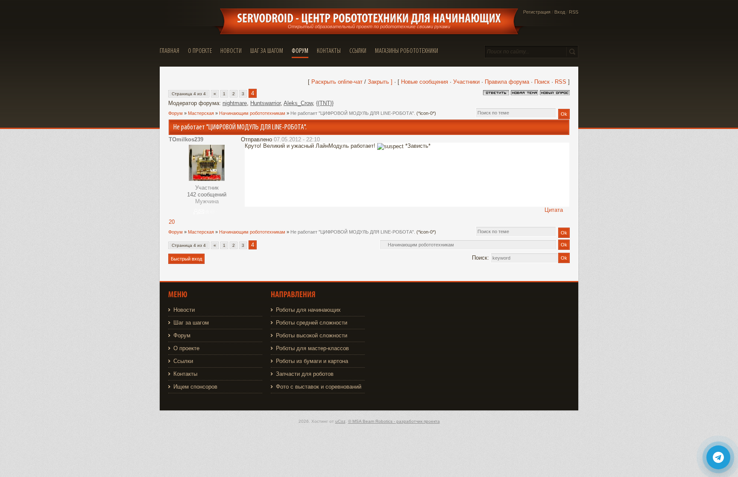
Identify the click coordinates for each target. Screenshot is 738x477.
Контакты (185, 374)
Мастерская (201, 113)
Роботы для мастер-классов (312, 348)
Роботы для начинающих (308, 310)
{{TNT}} (325, 103)
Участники (466, 82)
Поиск (542, 82)
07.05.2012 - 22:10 (297, 139)
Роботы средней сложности (311, 322)
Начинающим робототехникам (252, 113)
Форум (175, 113)
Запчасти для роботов (305, 374)
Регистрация (537, 12)
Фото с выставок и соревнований (318, 386)
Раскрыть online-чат (337, 82)
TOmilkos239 (186, 139)
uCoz (340, 421)
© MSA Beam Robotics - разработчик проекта (394, 421)
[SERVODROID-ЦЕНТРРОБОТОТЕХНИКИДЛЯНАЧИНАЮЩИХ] (369, 18)
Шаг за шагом (191, 322)
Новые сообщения (424, 82)
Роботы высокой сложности (311, 335)
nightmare (235, 103)
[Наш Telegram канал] (718, 457)
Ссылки (183, 361)
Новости (184, 310)
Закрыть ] (380, 82)
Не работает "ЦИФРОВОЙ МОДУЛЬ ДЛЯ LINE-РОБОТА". (352, 113)
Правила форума (507, 82)
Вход (559, 12)
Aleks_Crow (298, 103)
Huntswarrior (265, 103)
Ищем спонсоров (195, 386)
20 (172, 222)
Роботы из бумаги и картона (312, 361)
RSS (573, 12)
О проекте (186, 348)
